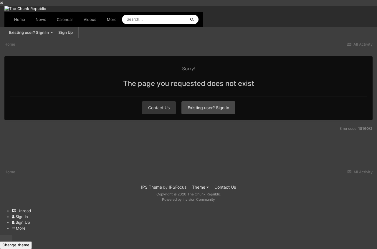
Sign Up (65, 32)
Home (19, 19)
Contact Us (159, 107)
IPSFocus (177, 187)
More (112, 19)
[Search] (192, 19)
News (41, 19)
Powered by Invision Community (188, 199)
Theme (199, 187)
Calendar (65, 19)
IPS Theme (151, 187)
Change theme (15, 245)
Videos (90, 19)
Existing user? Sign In (30, 32)
